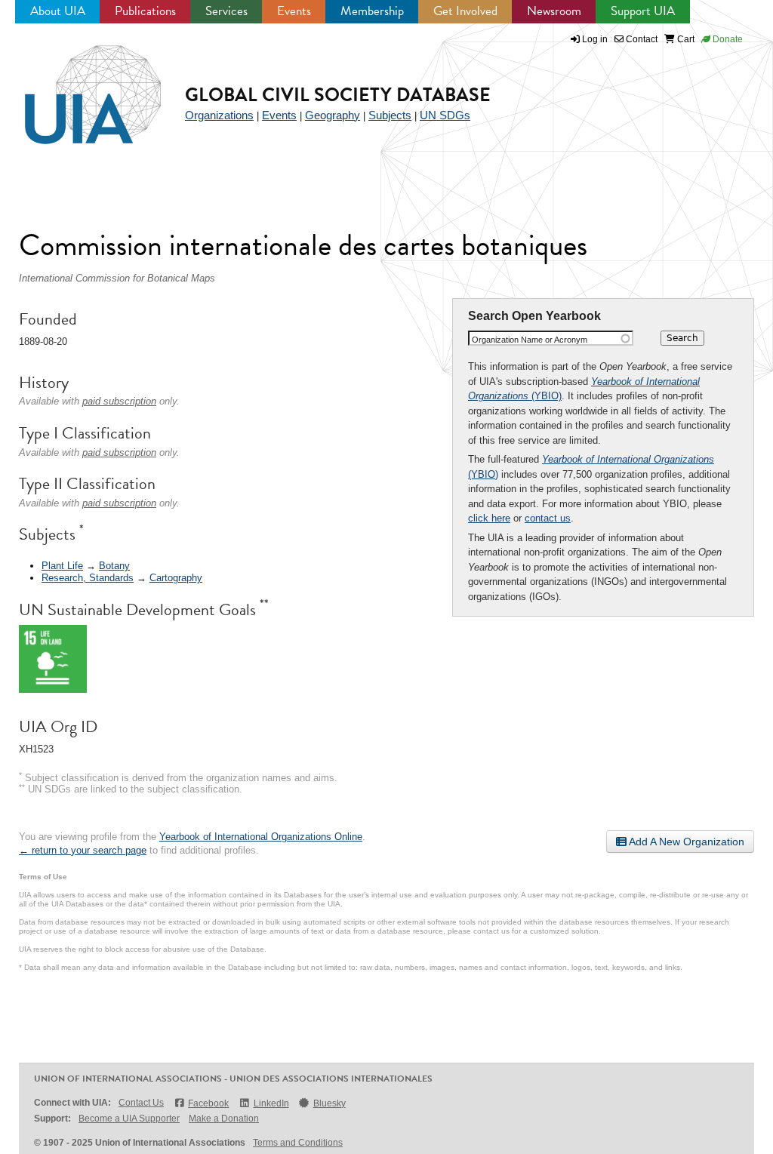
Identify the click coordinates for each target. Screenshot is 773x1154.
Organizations (219, 115)
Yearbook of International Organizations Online (260, 836)
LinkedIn (271, 1103)
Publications (145, 11)
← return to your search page (82, 850)
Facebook (208, 1103)
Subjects (389, 115)
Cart (684, 39)
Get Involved (465, 11)
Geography (332, 115)
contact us (548, 518)
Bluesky (329, 1103)
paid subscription (119, 401)
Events (294, 11)
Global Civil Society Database (338, 95)
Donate (726, 39)
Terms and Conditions (298, 1142)
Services (226, 11)
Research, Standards (88, 577)
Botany (114, 565)
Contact (641, 39)
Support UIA (643, 11)
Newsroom (554, 11)
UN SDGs (445, 115)
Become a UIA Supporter (129, 1118)
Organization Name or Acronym (529, 339)
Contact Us (141, 1102)
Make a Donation (224, 1118)
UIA (75, 86)
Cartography (175, 577)
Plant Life (62, 565)
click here (489, 518)
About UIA (57, 11)
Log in (595, 39)
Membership (372, 11)
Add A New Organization (685, 841)
